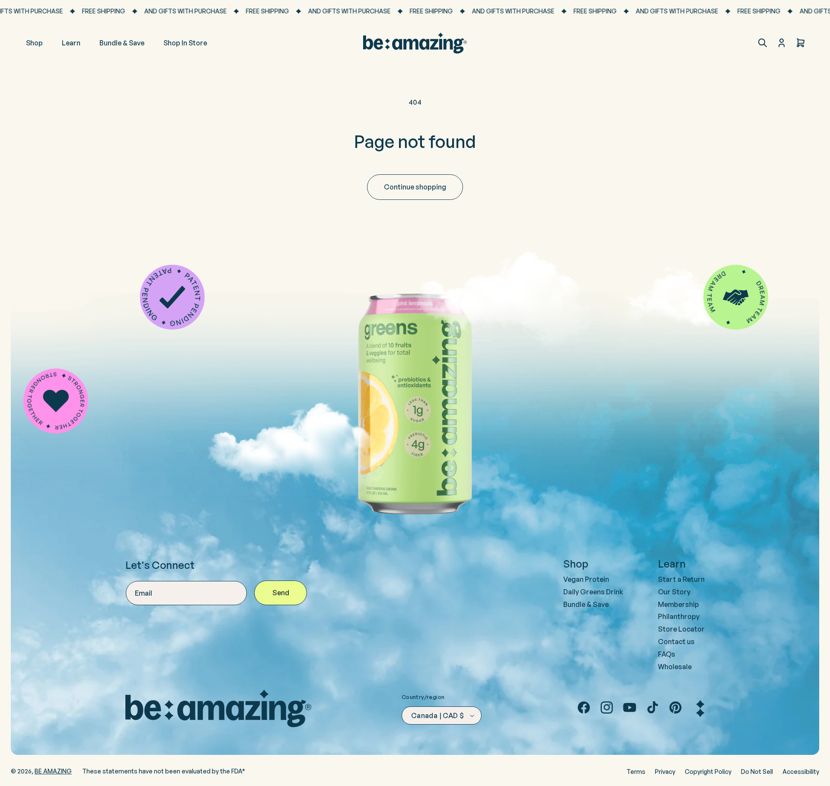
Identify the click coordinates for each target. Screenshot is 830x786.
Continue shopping (415, 187)
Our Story (674, 591)
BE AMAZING (53, 771)
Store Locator (681, 629)
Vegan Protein (586, 579)
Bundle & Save (586, 604)
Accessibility (800, 771)
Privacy (665, 771)
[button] (762, 42)
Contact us (676, 641)
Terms (635, 771)
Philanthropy (678, 616)
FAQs (666, 654)
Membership (678, 604)
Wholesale (675, 666)
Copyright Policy (708, 771)
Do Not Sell (757, 771)
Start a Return (681, 579)
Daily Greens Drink (593, 591)
